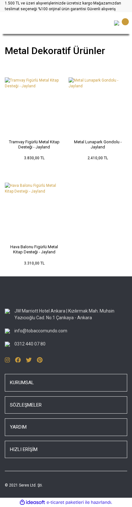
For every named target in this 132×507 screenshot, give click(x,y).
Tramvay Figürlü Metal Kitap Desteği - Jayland (34, 144)
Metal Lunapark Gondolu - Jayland (98, 144)
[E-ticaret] (65, 502)
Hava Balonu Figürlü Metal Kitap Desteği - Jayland (34, 249)
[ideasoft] (32, 502)
